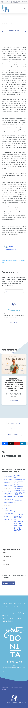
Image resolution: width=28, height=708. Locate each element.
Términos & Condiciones (21, 702)
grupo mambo (17, 511)
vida (3, 262)
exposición (20, 498)
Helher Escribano (17, 513)
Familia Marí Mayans (18, 500)
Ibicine (16, 515)
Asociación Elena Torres (19, 481)
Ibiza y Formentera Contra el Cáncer (18, 517)
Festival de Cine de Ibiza (18, 502)
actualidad (18, 475)
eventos (15, 498)
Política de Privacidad (11, 702)
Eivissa (15, 496)
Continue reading (14, 400)
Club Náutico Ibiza (18, 486)
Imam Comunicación (18, 521)
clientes (16, 484)
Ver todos (14, 352)
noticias (16, 532)
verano (15, 543)
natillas (18, 260)
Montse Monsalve (18, 525)
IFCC (15, 519)
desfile (19, 492)
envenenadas (9, 260)
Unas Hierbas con (18, 541)
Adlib (15, 477)
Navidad (19, 527)
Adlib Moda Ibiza (18, 479)
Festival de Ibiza (17, 504)
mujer (14, 260)
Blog (11, 23)
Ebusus (23, 492)
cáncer (15, 492)
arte (24, 479)
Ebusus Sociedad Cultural (18, 494)
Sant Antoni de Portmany (19, 536)
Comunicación (18, 488)
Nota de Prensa (17, 530)
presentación (21, 532)
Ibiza (21, 515)
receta (22, 260)
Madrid (15, 523)
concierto (23, 490)
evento (20, 496)
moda (19, 523)
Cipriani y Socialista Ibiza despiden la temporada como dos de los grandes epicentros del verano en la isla (8, 514)
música (15, 527)
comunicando (17, 490)
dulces (3, 260)
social (15, 538)
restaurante (17, 534)
